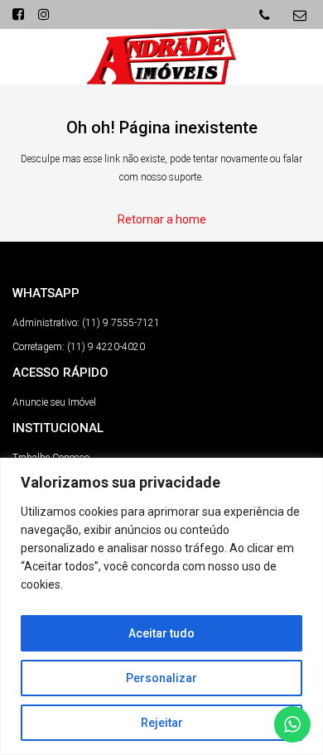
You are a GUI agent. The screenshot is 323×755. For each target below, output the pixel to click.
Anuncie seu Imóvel (54, 402)
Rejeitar (162, 722)
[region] (161, 606)
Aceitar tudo (161, 633)
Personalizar (161, 678)
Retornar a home (162, 219)
